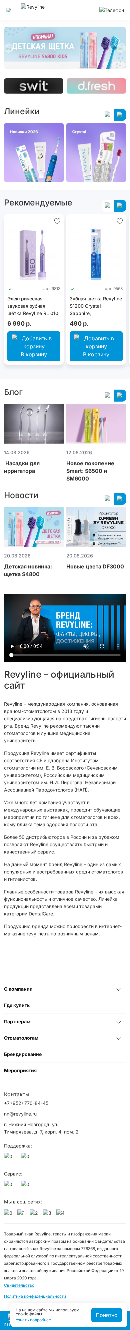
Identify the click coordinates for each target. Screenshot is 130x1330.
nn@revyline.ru (20, 1114)
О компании (18, 989)
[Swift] (33, 85)
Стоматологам (21, 1038)
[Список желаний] (57, 220)
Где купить (17, 1005)
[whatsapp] (9, 1158)
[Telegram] (26, 1158)
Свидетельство (19, 1285)
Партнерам (17, 1021)
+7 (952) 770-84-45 (26, 1103)
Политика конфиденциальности (35, 1296)
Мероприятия (20, 1070)
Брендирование (23, 1054)
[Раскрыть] (118, 989)
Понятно (107, 1315)
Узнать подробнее (33, 1320)
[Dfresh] (96, 85)
